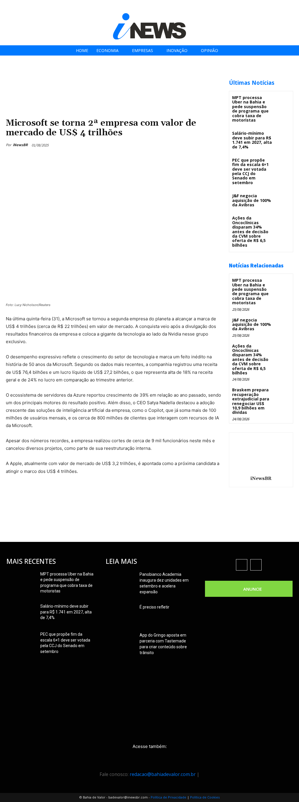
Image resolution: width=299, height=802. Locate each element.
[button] (292, 6)
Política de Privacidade (168, 797)
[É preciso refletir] (120, 614)
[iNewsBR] (261, 453)
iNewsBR (20, 144)
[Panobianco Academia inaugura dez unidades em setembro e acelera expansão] (120, 581)
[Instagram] (262, 6)
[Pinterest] (199, 145)
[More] (118, 499)
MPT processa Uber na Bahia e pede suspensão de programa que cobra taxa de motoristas (250, 109)
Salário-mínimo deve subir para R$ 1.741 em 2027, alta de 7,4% (252, 139)
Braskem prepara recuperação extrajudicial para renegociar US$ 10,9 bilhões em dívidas (250, 401)
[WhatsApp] (212, 145)
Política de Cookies (205, 797)
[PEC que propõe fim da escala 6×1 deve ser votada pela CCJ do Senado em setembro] (282, 164)
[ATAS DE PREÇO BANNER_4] (112, 76)
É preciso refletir (154, 607)
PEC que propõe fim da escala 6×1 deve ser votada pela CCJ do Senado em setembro (250, 171)
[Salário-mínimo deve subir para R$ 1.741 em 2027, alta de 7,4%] (282, 137)
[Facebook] (249, 6)
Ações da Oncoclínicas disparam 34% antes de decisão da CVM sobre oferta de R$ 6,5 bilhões (250, 231)
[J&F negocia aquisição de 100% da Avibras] (282, 199)
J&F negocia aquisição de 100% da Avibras (251, 200)
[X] (275, 6)
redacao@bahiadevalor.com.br (163, 774)
